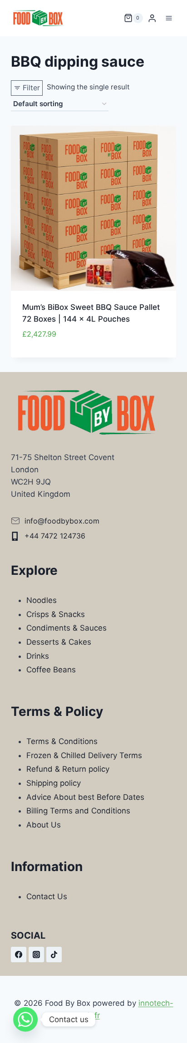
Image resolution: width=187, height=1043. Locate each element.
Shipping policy (53, 783)
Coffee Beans (51, 669)
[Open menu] (168, 18)
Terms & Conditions (62, 741)
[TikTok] (54, 954)
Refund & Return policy (67, 769)
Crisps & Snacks (55, 614)
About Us (43, 824)
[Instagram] (36, 954)
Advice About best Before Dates (85, 797)
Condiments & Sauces (66, 627)
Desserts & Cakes (58, 641)
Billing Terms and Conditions (78, 810)
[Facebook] (18, 954)
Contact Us (46, 896)
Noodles (41, 600)
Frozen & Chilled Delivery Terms (84, 755)
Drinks (37, 656)
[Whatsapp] (25, 1019)
